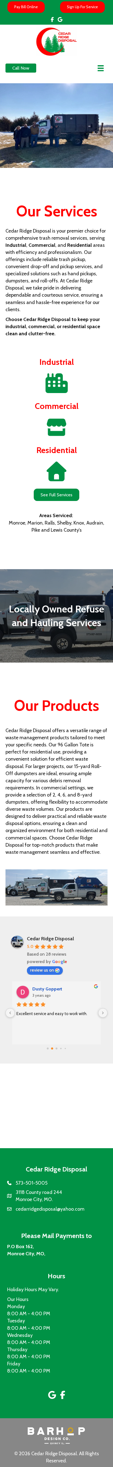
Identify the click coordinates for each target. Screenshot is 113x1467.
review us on (42, 970)
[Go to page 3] (60, 1048)
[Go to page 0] (48, 1048)
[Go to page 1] (52, 1048)
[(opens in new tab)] (56, 1435)
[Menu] (101, 68)
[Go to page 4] (65, 1048)
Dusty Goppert (47, 989)
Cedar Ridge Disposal (50, 939)
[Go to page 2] (57, 1048)
